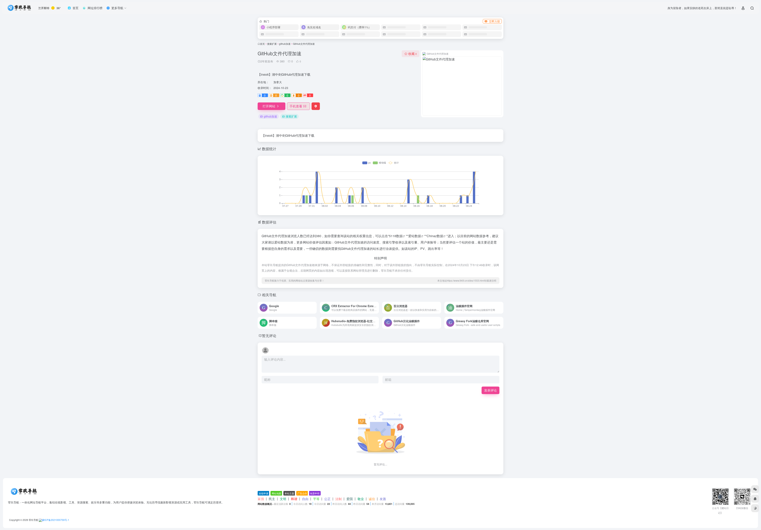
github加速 (285, 43)
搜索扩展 (272, 43)
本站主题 (289, 493)
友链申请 (263, 493)
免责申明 (314, 493)
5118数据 (395, 236)
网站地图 (276, 493)
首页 (262, 43)
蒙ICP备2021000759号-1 (55, 519)
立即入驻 (494, 21)
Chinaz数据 (435, 236)
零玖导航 (33, 519)
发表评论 (490, 390)
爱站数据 (414, 236)
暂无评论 (269, 335)
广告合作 (302, 493)
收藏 (412, 53)
